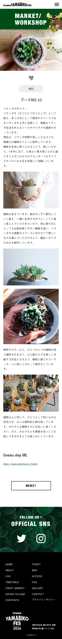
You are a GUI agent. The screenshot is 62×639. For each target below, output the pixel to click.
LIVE (8, 576)
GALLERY (37, 588)
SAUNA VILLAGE (15, 594)
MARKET (31, 486)
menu (57, 4)
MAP (34, 570)
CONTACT (38, 594)
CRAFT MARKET (15, 588)
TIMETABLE (12, 582)
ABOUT (9, 570)
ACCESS (37, 576)
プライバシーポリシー (43, 600)
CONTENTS (12, 600)
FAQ (34, 582)
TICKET (36, 564)
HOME (9, 564)
